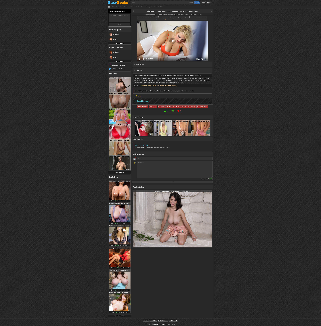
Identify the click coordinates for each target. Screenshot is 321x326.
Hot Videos (113, 74)
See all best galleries (119, 316)
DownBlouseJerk (143, 101)
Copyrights (153, 320)
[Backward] (133, 127)
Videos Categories (115, 29)
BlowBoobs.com (158, 324)
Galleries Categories (116, 47)
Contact (146, 320)
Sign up (209, 3)
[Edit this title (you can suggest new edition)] (209, 11)
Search (197, 2)
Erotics (154, 17)
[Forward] (211, 127)
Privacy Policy (173, 320)
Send (119, 24)
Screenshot (185, 19)
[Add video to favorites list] (152, 133)
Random (176, 19)
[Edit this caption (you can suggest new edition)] (211, 15)
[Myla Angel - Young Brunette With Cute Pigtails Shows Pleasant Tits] (172, 218)
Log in (203, 3)
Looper (168, 19)
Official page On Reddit (118, 65)
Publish (172, 182)
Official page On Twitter (118, 69)
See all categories (119, 43)
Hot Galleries (113, 177)
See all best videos (119, 172)
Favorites (160, 19)
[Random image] (129, 191)
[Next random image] (210, 218)
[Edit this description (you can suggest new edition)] (210, 75)
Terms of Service (162, 320)
